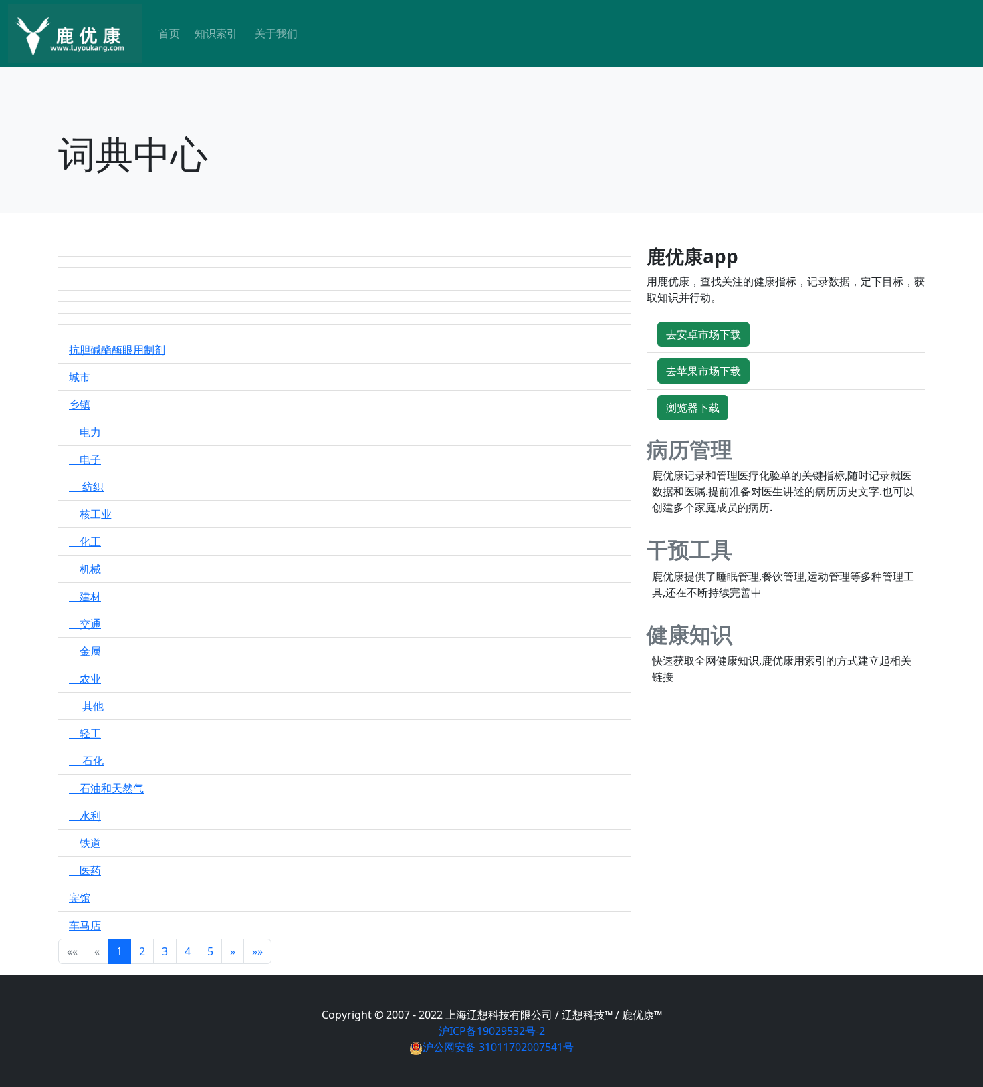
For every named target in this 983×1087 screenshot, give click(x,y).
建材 (85, 596)
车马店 (85, 925)
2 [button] (142, 951)
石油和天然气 (106, 788)
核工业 (90, 514)
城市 (79, 377)
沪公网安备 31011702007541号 (498, 1047)
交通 (85, 623)
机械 (85, 569)
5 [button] (210, 951)
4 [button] (188, 951)
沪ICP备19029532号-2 (492, 1030)
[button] (232, 951)
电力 (85, 432)
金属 (85, 651)
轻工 (85, 733)
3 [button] (165, 951)
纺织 (86, 486)
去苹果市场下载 (703, 371)
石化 (86, 760)
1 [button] (119, 951)
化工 (85, 541)
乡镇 (79, 404)
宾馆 (79, 897)
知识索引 (216, 33)
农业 (85, 678)
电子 (85, 459)
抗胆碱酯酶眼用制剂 (117, 349)
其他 (86, 706)
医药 (85, 870)
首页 (169, 33)
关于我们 (276, 33)
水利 (85, 815)
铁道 (85, 843)
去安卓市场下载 (703, 334)
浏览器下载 (693, 407)
